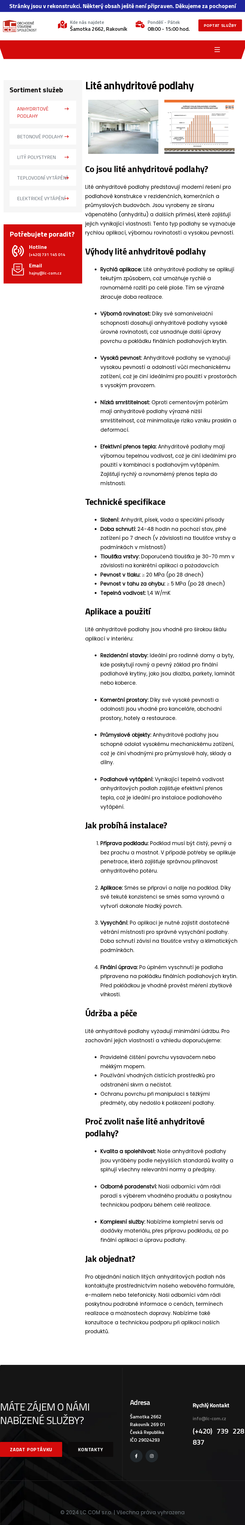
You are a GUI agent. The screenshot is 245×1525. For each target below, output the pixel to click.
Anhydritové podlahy (32, 112)
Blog (107, 1494)
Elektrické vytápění (41, 198)
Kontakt (138, 1494)
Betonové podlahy (40, 136)
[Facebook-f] (136, 1456)
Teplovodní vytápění (42, 177)
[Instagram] (152, 1456)
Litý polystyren (36, 157)
